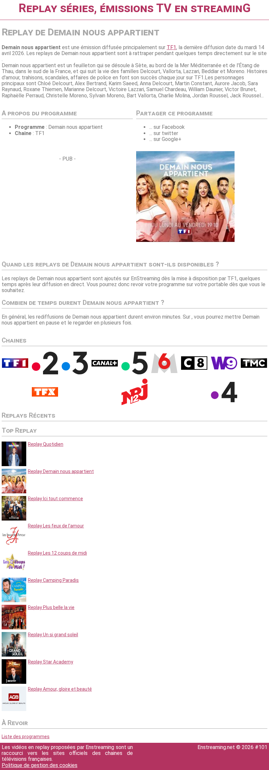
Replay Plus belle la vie (51, 607)
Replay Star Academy (50, 661)
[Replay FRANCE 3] (75, 372)
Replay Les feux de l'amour (56, 525)
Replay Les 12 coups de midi (57, 553)
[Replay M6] (164, 371)
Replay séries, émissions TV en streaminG (135, 8)
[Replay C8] (194, 368)
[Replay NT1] (45, 395)
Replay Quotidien (45, 444)
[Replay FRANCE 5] (134, 372)
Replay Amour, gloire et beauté (60, 689)
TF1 (171, 47)
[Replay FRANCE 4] (224, 400)
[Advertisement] (57, 208)
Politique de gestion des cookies (39, 765)
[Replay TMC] (254, 366)
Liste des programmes (26, 736)
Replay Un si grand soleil (53, 634)
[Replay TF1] (15, 366)
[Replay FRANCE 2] (45, 372)
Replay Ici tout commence (55, 498)
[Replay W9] (224, 367)
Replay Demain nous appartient (61, 471)
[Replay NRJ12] (134, 403)
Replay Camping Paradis (53, 580)
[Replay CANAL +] (105, 364)
